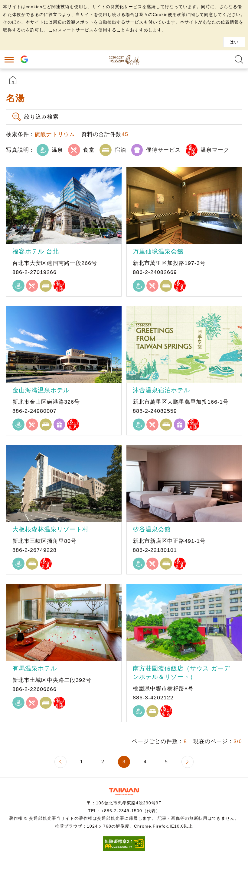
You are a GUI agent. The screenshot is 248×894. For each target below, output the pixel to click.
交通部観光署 (124, 791)
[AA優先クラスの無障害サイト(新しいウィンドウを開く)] (124, 849)
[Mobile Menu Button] (9, 59)
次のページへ (187, 762)
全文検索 (239, 59)
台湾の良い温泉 (124, 59)
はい (234, 42)
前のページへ (60, 762)
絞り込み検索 (41, 117)
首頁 (13, 80)
